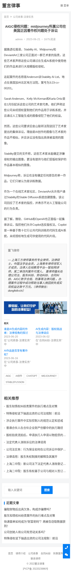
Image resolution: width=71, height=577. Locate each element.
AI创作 (19, 376)
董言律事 (11, 5)
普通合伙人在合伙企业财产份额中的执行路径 (34, 427)
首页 (6, 16)
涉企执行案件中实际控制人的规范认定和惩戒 (34, 420)
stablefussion (15, 382)
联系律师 (36, 558)
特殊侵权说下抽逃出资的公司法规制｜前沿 (33, 413)
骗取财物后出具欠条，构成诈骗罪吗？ (28, 509)
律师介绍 (21, 553)
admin (19, 39)
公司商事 (33, 553)
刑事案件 (58, 553)
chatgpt (32, 376)
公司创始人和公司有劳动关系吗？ (25, 532)
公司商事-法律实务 (23, 16)
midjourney (49, 376)
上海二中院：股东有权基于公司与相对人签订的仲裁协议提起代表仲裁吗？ (36, 472)
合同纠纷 (46, 553)
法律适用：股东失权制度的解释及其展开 (31, 456)
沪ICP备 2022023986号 (35, 568)
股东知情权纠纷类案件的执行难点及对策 (31, 406)
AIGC (8, 376)
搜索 (47, 490)
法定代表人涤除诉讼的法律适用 (26, 442)
